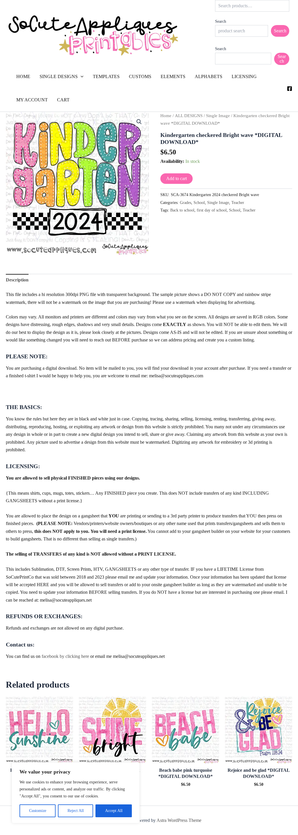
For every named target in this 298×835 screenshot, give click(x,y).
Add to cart (176, 178)
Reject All (76, 810)
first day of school (212, 210)
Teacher (237, 202)
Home (165, 115)
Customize (37, 810)
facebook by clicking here (65, 656)
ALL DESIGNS (189, 115)
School (199, 202)
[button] (81, 76)
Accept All (114, 810)
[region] (76, 792)
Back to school (182, 210)
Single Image (218, 115)
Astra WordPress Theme (179, 820)
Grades (185, 202)
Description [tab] (17, 279)
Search (220, 21)
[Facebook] (289, 88)
